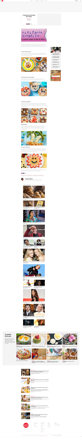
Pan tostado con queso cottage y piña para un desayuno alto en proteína (53, 346)
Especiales (63, 345)
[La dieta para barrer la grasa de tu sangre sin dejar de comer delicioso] (25, 407)
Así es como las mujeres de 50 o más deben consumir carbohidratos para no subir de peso (39, 397)
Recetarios (33, 345)
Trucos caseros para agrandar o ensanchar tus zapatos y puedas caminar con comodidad (56, 54)
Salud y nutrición (18, 345)
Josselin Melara (29, 20)
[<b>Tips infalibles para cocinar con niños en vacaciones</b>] (69, 354)
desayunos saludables (24, 175)
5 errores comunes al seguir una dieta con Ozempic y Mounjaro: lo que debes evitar (39, 415)
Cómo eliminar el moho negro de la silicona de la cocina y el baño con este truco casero (56, 57)
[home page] (2, 1)
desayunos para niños (41, 175)
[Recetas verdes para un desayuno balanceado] (39, 339)
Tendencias (33, 360)
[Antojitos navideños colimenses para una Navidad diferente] (69, 339)
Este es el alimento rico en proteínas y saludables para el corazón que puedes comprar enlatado (40, 371)
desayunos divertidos (30, 175)
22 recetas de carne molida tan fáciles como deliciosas (56, 66)
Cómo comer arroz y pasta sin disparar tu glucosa (56, 64)
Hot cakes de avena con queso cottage (22, 360)
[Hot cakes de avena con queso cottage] (23, 354)
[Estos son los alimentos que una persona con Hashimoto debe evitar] (25, 381)
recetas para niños (35, 175)
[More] (47, 1)
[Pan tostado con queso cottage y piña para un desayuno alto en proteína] (54, 339)
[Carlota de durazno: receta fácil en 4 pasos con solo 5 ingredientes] (25, 389)
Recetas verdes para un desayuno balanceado (38, 346)
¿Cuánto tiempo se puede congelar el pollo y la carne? (56, 62)
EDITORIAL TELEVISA (41, 435)
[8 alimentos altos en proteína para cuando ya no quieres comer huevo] (23, 339)
